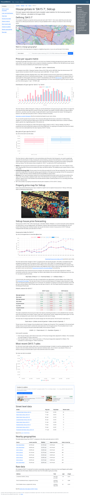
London (18, 5)
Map (13, 2)
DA (26, 5)
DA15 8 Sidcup (19, 452)
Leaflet (72, 44)
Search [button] (22, 2)
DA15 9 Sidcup (19, 450)
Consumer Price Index (23, 281)
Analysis (17, 2)
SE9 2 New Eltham (20, 447)
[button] (18, 27)
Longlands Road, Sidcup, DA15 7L (23, 412)
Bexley (22, 5)
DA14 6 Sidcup (19, 457)
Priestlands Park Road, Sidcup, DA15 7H (25, 429)
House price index (6, 18)
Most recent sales (6, 24)
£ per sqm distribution (7, 13)
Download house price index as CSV (54, 259)
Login (87, 2)
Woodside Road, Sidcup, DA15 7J (23, 424)
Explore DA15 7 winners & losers (25, 393)
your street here (25, 433)
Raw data (4, 32)
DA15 (30, 5)
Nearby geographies (7, 29)
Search (70, 53)
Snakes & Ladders (6, 26)
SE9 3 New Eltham (20, 445)
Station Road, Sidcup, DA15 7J (22, 422)
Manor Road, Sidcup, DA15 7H (23, 414)
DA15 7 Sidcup (19, 455)
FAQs (22, 494)
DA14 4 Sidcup (19, 460)
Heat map (4, 16)
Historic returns (6, 21)
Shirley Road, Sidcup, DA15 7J (22, 427)
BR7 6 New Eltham (20, 462)
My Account (59, 77)
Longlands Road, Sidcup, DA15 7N (23, 419)
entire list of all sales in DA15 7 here (28, 489)
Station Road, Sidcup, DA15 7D (23, 417)
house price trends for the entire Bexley (42, 268)
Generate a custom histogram (23, 116)
